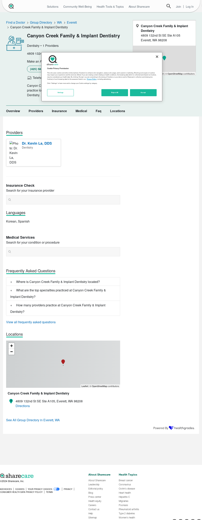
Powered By (160, 428)
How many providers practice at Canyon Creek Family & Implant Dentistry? (57, 308)
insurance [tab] (59, 111)
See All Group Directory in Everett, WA (33, 420)
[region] (101, 77)
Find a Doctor (15, 22)
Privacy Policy (91, 79)
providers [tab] (36, 111)
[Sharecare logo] (42, 476)
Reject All (114, 92)
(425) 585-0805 (40, 69)
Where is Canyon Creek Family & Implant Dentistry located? (58, 281)
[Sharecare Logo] (10, 6)
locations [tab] (117, 111)
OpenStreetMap (99, 386)
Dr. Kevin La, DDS (37, 143)
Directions (23, 406)
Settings (61, 92)
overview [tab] (13, 111)
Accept (143, 92)
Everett (72, 22)
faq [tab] (98, 111)
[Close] (157, 56)
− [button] (11, 351)
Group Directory (41, 22)
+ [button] (11, 345)
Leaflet (84, 386)
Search (168, 6)
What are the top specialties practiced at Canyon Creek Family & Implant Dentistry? (58, 293)
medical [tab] (81, 111)
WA (59, 22)
